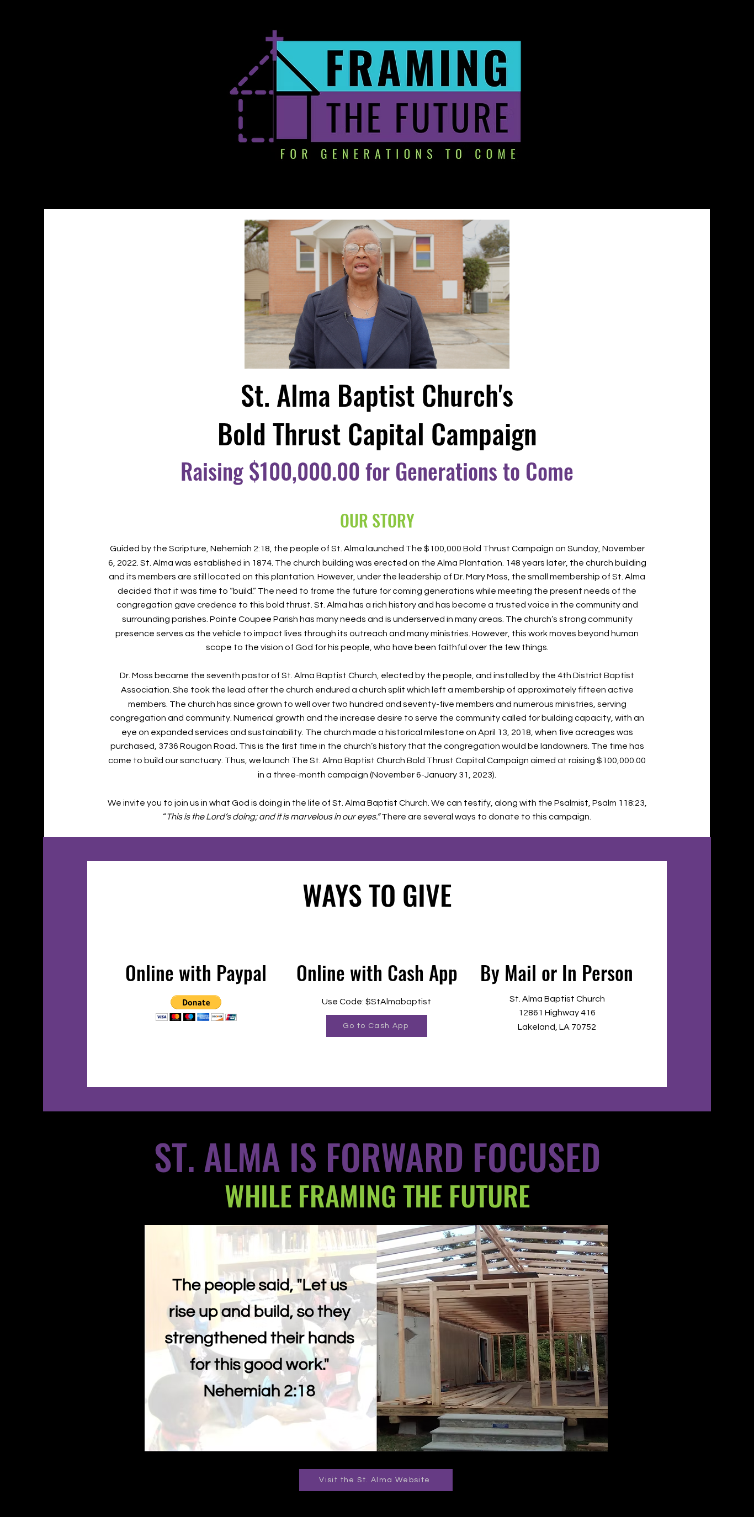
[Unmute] (277, 354)
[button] (196, 1008)
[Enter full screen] (494, 354)
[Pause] (259, 354)
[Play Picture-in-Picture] (476, 354)
